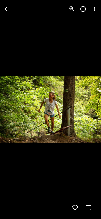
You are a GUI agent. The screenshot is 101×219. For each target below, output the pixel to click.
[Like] (75, 207)
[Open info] (83, 9)
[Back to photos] (6, 9)
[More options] (94, 9)
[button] (16, 109)
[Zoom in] (71, 9)
